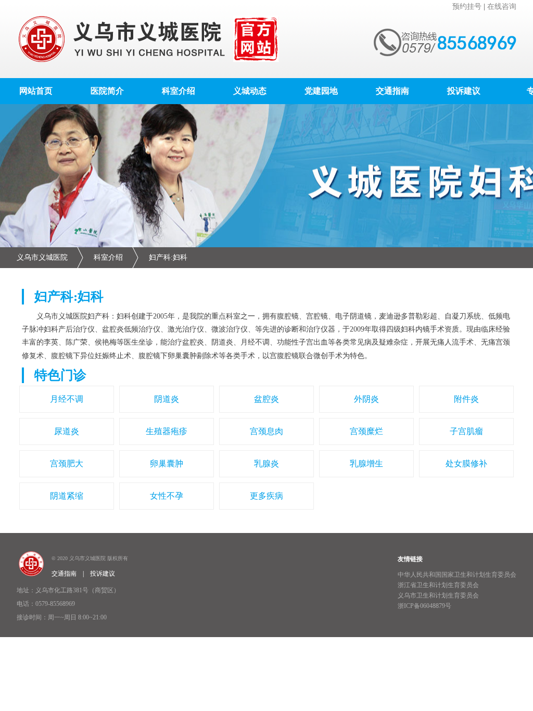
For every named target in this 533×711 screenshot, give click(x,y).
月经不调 (66, 399)
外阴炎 (366, 399)
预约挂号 (466, 6)
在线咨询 (501, 6)
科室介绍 (178, 90)
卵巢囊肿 (166, 463)
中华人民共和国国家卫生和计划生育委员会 (457, 574)
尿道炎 (66, 431)
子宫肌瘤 (466, 431)
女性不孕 (166, 495)
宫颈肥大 (66, 463)
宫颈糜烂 (366, 431)
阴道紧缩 (66, 495)
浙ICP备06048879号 (424, 606)
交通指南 (392, 90)
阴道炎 (166, 399)
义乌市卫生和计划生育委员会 (438, 595)
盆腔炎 (266, 399)
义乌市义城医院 (42, 257)
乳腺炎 (266, 463)
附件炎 (466, 399)
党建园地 (321, 90)
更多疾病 (266, 495)
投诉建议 (463, 90)
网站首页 (36, 90)
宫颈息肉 (266, 431)
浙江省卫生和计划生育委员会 (438, 585)
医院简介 (107, 90)
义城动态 (249, 90)
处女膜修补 (466, 463)
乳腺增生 (366, 463)
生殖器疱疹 (166, 431)
